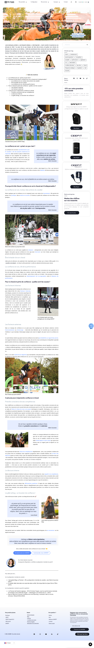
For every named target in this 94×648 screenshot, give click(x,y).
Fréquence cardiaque (70, 68)
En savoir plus (72, 213)
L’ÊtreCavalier (25, 62)
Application (82, 60)
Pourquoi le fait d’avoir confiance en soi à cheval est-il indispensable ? (27, 79)
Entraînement (73, 54)
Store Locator (52, 623)
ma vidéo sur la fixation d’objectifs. (32, 459)
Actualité (67, 60)
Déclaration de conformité (33, 623)
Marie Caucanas (36, 56)
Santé (66, 54)
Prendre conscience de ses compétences (22, 92)
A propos (56, 2)
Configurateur (34, 2)
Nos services (44, 2)
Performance (75, 60)
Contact (66, 2)
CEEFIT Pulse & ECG (10, 619)
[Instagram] (77, 78)
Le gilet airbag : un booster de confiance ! (22, 95)
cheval (85, 65)
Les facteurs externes (17, 89)
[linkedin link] (52, 634)
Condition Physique (69, 65)
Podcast (29, 618)
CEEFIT (7, 617)
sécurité (67, 70)
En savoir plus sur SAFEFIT (22, 553)
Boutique (76, 128)
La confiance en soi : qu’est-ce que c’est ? (19, 78)
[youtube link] (46, 634)
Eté (85, 68)
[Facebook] (74, 78)
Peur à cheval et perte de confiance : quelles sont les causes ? (25, 86)
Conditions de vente (31, 620)
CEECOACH (8, 621)
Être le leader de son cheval (19, 82)
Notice (50, 615)
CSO (66, 62)
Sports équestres (69, 57)
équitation (79, 68)
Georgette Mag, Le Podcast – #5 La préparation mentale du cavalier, (27, 580)
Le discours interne (16, 94)
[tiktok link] (58, 634)
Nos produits (22, 2)
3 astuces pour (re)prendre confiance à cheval (21, 90)
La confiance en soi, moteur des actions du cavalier (25, 81)
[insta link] (40, 634)
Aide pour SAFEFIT (53, 619)
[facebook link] (34, 634)
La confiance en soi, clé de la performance (23, 84)
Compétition (79, 57)
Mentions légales (31, 621)
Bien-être (79, 65)
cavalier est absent (11, 263)
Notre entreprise (30, 615)
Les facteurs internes (17, 87)
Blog (28, 616)
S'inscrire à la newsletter (79, 629)
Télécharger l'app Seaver (82, 634)
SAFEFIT (7, 623)
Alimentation (72, 62)
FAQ (50, 617)
